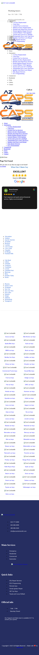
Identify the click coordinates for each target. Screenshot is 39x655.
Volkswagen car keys (29, 487)
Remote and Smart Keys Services (23, 29)
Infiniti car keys (29, 398)
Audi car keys (29, 343)
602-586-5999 (31, 93)
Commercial (12, 40)
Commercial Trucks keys (9, 371)
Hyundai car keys (10, 398)
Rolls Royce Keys (10, 466)
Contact (11, 36)
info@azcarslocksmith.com (16, 19)
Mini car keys (10, 439)
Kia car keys (29, 412)
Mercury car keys (29, 432)
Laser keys (16, 24)
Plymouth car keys (9, 453)
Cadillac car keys (29, 357)
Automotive (12, 53)
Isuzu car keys (9, 405)
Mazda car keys (9, 425)
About (10, 51)
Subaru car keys (29, 480)
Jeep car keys (10, 412)
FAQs (10, 38)
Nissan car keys (9, 446)
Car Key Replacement (19, 22)
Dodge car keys (29, 378)
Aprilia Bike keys (10, 343)
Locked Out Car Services (20, 26)
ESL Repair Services (19, 39)
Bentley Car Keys (10, 357)
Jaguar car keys (29, 405)
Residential (12, 39)
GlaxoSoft (20, 647)
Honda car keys (9, 391)
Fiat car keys (10, 384)
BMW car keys (9, 350)
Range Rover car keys (29, 460)
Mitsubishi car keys (29, 439)
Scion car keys (29, 473)
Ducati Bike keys (29, 371)
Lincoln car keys (29, 419)
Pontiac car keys (10, 460)
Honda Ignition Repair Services (22, 31)
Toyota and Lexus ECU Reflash (22, 34)
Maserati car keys (29, 425)
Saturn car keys (9, 473)
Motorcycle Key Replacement (22, 27)
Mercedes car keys (9, 432)
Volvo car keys (9, 494)
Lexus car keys (9, 419)
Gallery (11, 37)
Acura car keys (9, 336)
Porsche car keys (29, 453)
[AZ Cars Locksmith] (16, 105)
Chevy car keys (9, 364)
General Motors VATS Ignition (22, 33)
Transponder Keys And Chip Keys (23, 36)
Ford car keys (10, 378)
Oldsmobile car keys (29, 446)
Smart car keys (9, 480)
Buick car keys (29, 350)
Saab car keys (29, 466)
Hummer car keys (29, 391)
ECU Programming (19, 41)
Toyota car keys (9, 487)
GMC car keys (29, 384)
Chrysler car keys (29, 364)
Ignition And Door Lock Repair (22, 38)
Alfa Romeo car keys (29, 336)
